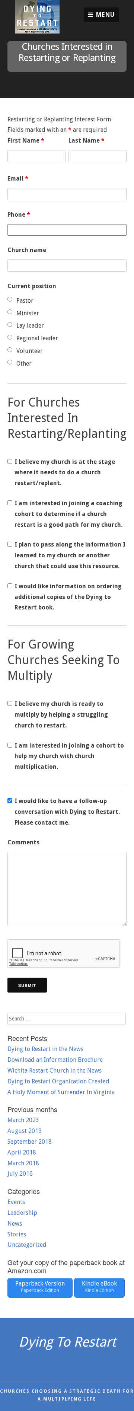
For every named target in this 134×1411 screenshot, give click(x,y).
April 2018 (21, 1152)
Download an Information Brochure (55, 1059)
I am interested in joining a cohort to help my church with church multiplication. (69, 756)
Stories (16, 1234)
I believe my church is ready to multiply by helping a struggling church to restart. (61, 714)
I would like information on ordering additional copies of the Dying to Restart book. (68, 597)
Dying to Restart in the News (45, 1048)
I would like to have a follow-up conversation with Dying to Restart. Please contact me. (67, 811)
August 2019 (24, 1130)
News (14, 1223)
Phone (18, 214)
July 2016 (20, 1173)
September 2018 (29, 1141)
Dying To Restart (67, 1342)
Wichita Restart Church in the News (54, 1070)
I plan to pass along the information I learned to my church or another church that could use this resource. (70, 555)
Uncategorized (27, 1244)
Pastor (25, 300)
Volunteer (29, 350)
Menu (104, 14)
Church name (26, 250)
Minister (27, 313)
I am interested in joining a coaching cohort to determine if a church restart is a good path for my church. (68, 514)
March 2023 (23, 1120)
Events (16, 1201)
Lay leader (30, 325)
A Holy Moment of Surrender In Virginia (61, 1092)
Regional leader (37, 338)
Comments (23, 842)
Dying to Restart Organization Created (58, 1081)
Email (17, 178)
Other (24, 363)
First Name (25, 140)
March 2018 (23, 1163)
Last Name (86, 140)
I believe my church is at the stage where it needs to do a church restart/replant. (65, 472)
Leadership (22, 1212)
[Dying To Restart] (37, 31)
